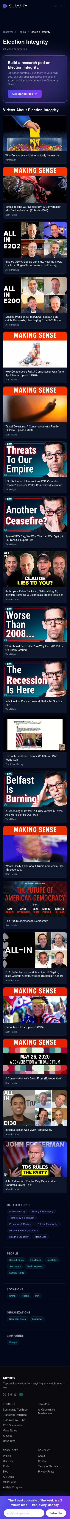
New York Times (17, 1318)
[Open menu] (63, 6)
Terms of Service (48, 1466)
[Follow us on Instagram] (10, 1394)
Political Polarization (48, 1224)
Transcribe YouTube (15, 1415)
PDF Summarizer (13, 1425)
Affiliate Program (13, 1487)
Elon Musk (35, 1259)
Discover (8, 32)
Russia (25, 1295)
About (41, 1456)
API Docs (8, 1476)
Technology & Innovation (21, 1217)
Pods (6, 1466)
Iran (37, 1295)
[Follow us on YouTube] (21, 1394)
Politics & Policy (17, 1211)
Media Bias (40, 1236)
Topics (22, 32)
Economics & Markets (20, 1224)
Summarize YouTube (15, 1409)
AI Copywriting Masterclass (46, 1411)
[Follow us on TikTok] (15, 1394)
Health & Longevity (19, 1236)
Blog (5, 1471)
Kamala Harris (16, 1272)
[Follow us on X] (4, 1394)
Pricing (7, 1456)
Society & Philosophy (42, 1211)
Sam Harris (15, 1266)
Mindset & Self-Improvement (23, 1230)
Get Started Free (22, 94)
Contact (42, 1461)
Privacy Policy (46, 1471)
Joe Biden (52, 1259)
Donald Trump (16, 1259)
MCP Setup (9, 1482)
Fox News (37, 1318)
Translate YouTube (14, 1420)
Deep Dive (9, 1441)
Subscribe (56, 1513)
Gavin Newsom (35, 1266)
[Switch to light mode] (55, 6)
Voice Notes (10, 1430)
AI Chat (7, 1435)
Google (13, 1342)
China (12, 1295)
